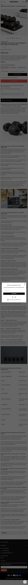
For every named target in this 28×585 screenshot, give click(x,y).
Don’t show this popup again (15, 299)
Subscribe (14, 293)
